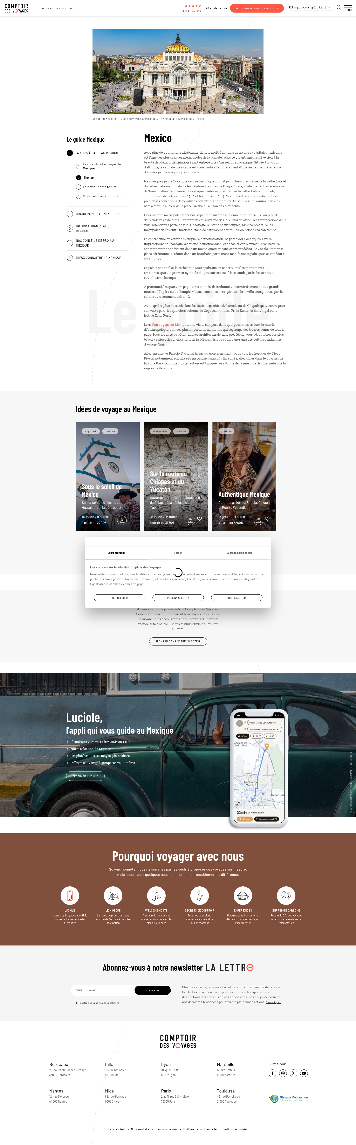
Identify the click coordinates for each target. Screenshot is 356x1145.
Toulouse (226, 1090)
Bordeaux (58, 1064)
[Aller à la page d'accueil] (18, 8)
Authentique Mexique (244, 499)
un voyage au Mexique (171, 324)
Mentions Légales (166, 1129)
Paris (166, 1090)
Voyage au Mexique (104, 118)
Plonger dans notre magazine (178, 641)
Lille (109, 1064)
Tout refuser (119, 597)
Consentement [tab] (116, 552)
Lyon (166, 1064)
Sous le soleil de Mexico (102, 495)
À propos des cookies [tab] (239, 552)
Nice (109, 1090)
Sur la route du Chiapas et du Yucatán (175, 489)
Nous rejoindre (140, 1129)
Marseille (225, 1064)
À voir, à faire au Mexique (176, 118)
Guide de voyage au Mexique (138, 118)
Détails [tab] (178, 552)
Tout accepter (237, 597)
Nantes (56, 1090)
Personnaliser (176, 597)
